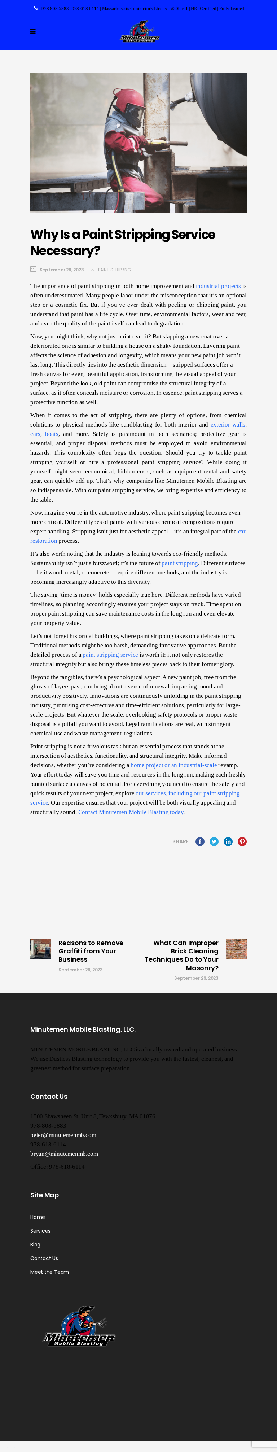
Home (37, 1217)
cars (35, 433)
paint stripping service (110, 654)
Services (40, 1230)
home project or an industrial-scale (174, 765)
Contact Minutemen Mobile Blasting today (131, 812)
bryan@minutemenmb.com (64, 1153)
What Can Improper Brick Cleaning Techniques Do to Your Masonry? (182, 955)
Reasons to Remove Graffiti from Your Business (90, 951)
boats (51, 433)
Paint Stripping (114, 270)
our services (151, 793)
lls (242, 424)
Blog (35, 1244)
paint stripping (180, 563)
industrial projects (218, 286)
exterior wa (225, 424)
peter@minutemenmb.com (63, 1135)
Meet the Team (49, 1272)
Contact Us (44, 1258)
